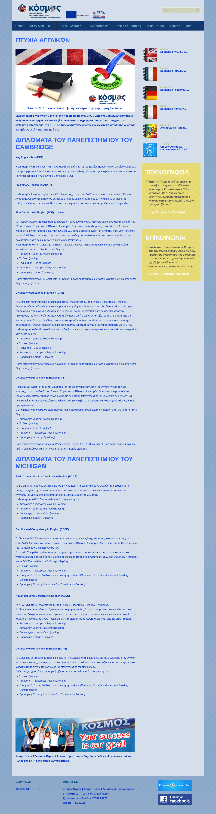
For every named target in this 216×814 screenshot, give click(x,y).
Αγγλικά (164, 49)
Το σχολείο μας (39, 26)
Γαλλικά (164, 68)
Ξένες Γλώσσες (69, 26)
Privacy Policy (38, 789)
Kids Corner (155, 26)
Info (189, 26)
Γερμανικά (165, 87)
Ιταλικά (163, 106)
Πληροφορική (99, 26)
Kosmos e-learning (128, 26)
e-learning (164, 144)
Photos (175, 26)
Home (19, 26)
